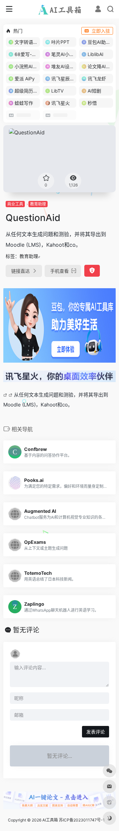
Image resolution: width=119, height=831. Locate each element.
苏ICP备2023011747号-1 (82, 819)
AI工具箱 (50, 819)
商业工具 (15, 204)
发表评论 (95, 731)
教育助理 (38, 204)
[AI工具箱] (59, 9)
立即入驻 (101, 31)
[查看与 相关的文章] (6, 395)
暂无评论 (26, 630)
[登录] (98, 9)
